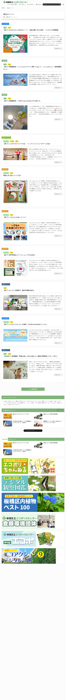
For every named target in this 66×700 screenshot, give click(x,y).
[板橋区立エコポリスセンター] (15, 2)
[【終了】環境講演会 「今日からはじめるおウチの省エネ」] (15, 117)
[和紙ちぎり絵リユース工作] (15, 191)
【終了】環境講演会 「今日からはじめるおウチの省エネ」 (22, 101)
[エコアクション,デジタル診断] (29, 562)
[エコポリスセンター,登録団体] (29, 528)
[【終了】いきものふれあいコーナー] (15, 231)
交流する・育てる (6, 137)
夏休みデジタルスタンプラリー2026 (21, 414)
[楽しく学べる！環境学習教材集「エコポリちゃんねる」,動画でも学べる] (29, 473)
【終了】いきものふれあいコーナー (14, 217)
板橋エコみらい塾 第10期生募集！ (50, 414)
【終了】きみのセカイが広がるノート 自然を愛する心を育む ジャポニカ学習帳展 (30, 30)
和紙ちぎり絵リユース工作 (12, 175)
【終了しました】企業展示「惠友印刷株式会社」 (19, 290)
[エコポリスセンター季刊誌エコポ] (29, 545)
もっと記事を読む (33, 389)
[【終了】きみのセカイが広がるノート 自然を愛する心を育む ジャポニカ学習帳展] (15, 44)
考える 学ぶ (5, 169)
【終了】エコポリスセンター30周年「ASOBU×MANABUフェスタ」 (25, 324)
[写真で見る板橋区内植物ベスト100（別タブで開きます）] (33, 511)
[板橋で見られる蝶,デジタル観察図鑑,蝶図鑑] (29, 490)
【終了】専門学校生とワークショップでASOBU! (19, 255)
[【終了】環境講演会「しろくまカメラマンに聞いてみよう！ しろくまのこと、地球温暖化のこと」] (15, 80)
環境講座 (4, 60)
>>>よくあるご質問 (12, 4)
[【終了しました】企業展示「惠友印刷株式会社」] (15, 302)
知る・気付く (5, 23)
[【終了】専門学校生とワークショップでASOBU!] (15, 268)
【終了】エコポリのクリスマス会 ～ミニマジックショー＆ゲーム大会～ (27, 144)
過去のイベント (5, 284)
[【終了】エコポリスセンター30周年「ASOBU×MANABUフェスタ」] (15, 335)
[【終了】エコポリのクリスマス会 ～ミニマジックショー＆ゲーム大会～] (15, 154)
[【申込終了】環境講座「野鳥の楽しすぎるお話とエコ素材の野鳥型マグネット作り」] (15, 370)
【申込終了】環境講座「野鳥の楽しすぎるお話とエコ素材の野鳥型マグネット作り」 (30, 356)
